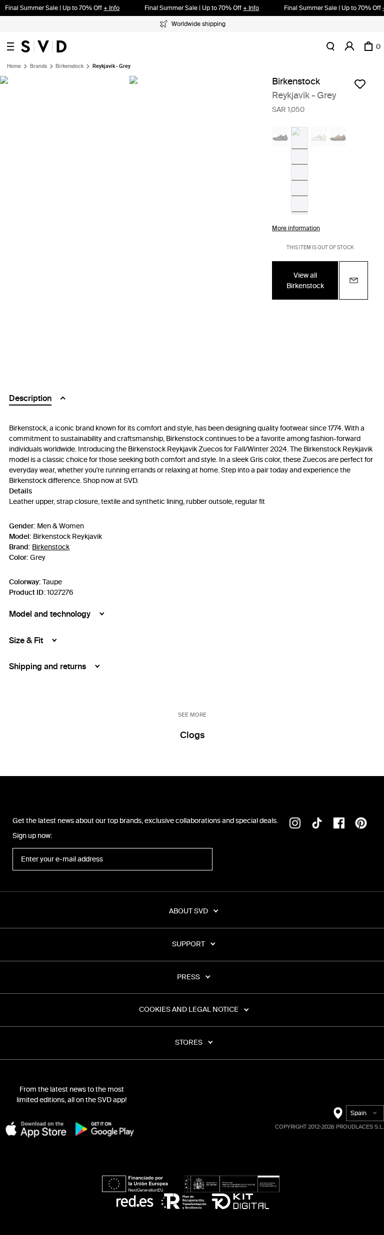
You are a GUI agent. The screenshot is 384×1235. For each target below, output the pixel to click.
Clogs (192, 735)
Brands (38, 66)
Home (14, 66)
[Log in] (349, 46)
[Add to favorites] (360, 84)
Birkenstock (70, 66)
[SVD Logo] (43, 46)
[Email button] (353, 280)
